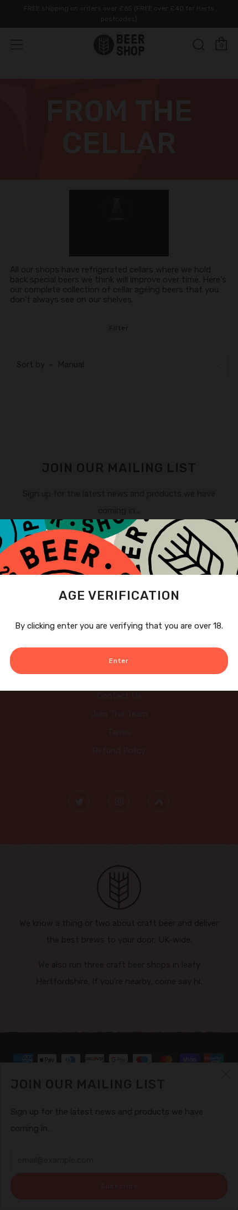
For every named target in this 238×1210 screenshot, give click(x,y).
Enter (119, 661)
